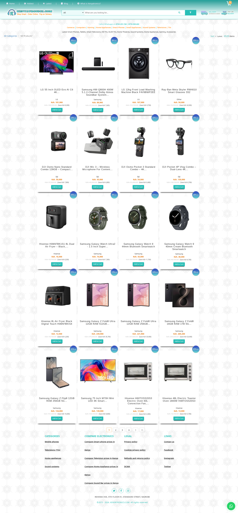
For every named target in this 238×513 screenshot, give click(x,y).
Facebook (168, 450)
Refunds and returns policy (137, 458)
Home (11, 3)
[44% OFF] (57, 217)
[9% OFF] (97, 217)
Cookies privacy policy (134, 450)
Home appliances (53, 458)
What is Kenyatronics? (90, 3)
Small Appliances (133, 27)
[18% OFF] (179, 217)
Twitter (167, 466)
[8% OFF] (97, 63)
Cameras (71, 27)
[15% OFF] (138, 140)
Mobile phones (52, 441)
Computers (81, 27)
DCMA (127, 466)
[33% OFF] (179, 63)
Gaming (91, 27)
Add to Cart (56, 110)
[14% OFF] (57, 140)
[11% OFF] (57, 371)
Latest (48, 3)
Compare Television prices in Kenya (101, 458)
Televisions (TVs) (52, 450)
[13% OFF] (97, 294)
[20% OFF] (138, 371)
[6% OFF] (179, 140)
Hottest (30, 3)
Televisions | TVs (164, 27)
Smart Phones (119, 27)
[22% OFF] (179, 371)
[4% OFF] (57, 63)
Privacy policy (130, 441)
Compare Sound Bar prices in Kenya (101, 483)
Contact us (169, 441)
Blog (65, 3)
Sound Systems (149, 27)
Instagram (169, 458)
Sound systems (52, 466)
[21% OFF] (138, 217)
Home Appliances (103, 27)
